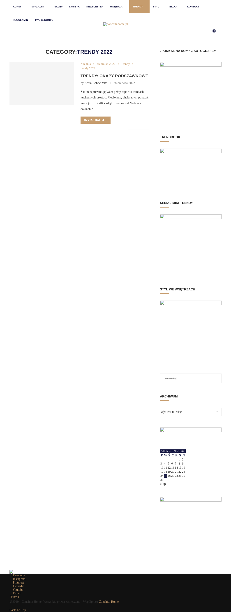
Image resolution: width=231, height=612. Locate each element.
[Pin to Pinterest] (120, 129)
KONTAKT (193, 6)
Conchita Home (109, 601)
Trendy (138, 6)
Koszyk (74, 6)
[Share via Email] (124, 129)
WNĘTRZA (116, 6)
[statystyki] (11, 571)
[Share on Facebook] (110, 129)
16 (183, 467)
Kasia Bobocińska (96, 83)
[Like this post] (105, 129)
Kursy (17, 6)
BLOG (173, 6)
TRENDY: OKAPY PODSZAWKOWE (114, 76)
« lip (163, 484)
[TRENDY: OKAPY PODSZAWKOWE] (41, 83)
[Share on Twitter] (115, 129)
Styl (156, 6)
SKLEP (58, 6)
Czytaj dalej (94, 120)
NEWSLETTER (94, 6)
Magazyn (38, 6)
